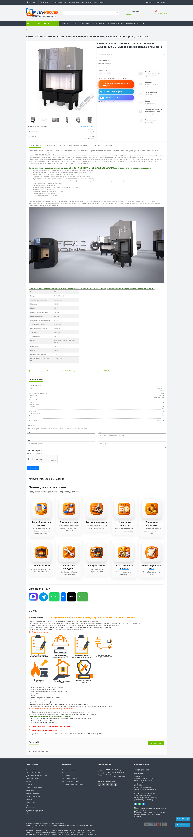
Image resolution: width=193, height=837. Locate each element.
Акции (28, 814)
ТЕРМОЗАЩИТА (98, 23)
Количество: (103, 70)
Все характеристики (87, 126)
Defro (111, 61)
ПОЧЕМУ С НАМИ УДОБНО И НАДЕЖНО (75, 145)
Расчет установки (183, 825)
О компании (30, 790)
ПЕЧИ (74, 23)
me (57, 371)
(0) (114, 55)
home (49, 371)
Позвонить (83, 597)
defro (45, 371)
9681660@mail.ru (140, 773)
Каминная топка (159, 398)
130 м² (162, 393)
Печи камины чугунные (70, 779)
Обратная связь (130, 14)
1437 (163, 407)
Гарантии (29, 784)
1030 (163, 409)
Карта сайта (30, 805)
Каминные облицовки (69, 770)
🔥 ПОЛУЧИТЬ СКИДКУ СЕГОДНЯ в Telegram (116, 84)
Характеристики (50, 145)
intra (53, 371)
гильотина (94, 371)
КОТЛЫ (139, 23)
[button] (32, 2)
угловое (77, 371)
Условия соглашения (33, 796)
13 (163, 400)
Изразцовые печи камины (71, 781)
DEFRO (162, 391)
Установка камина (32, 770)
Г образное (160, 420)
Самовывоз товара (32, 779)
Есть (163, 413)
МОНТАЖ (96, 145)
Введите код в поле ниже (34, 453)
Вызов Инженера (183, 819)
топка (40, 371)
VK (63, 597)
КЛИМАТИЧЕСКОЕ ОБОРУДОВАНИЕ (120, 23)
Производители (31, 808)
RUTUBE (71, 597)
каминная (34, 371)
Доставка (148, 82)
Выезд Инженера (60, 2)
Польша (161, 395)
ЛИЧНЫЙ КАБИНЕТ (32, 793)
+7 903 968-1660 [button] (141, 770)
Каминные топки (45, 29)
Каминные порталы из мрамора (73, 784)
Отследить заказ (74, 2)
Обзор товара (35, 145)
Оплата (147, 71)
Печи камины (66, 776)
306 (163, 402)
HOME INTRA (160, 388)
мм (73, 371)
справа (88, 371)
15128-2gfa (107, 371)
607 (163, 411)
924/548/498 (67, 371)
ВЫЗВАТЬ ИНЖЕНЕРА (33, 773)
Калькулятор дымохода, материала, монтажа (154, 110)
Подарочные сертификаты (35, 811)
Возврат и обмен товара (34, 787)
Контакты (29, 799)
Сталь (162, 416)
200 (163, 404)
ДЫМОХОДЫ (84, 23)
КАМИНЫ (65, 23)
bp (59, 371)
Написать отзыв (156, 743)
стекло (82, 371)
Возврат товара (31, 802)
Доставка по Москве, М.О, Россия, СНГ (39, 776)
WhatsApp (54, 597)
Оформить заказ (162, 13)
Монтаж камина (151, 120)
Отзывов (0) (107, 145)
